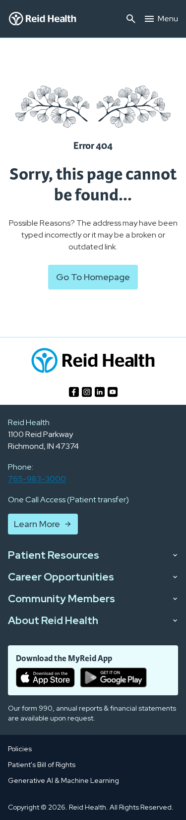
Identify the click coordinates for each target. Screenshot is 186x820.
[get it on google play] (113, 677)
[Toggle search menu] (131, 19)
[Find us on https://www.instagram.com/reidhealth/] (87, 392)
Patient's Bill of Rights (41, 764)
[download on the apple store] (45, 677)
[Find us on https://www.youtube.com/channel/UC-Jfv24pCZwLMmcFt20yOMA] (113, 392)
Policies (20, 748)
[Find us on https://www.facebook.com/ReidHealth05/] (74, 392)
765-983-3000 (37, 479)
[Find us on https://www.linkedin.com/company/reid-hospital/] (100, 392)
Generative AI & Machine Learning (63, 780)
